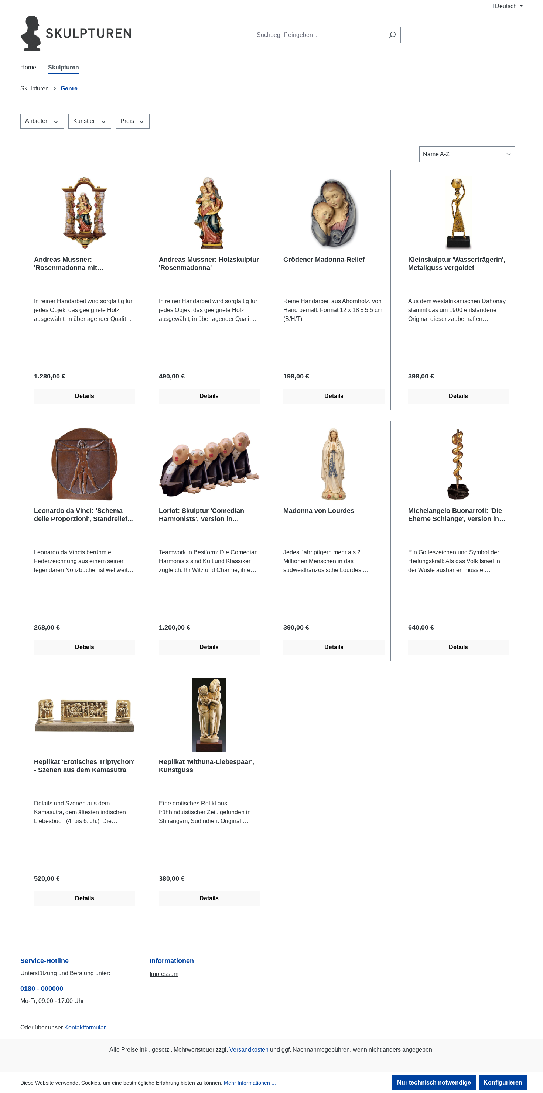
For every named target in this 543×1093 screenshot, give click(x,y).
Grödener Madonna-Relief (324, 259)
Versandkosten (249, 1049)
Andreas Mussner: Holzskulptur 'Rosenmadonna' (209, 263)
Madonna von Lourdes (318, 510)
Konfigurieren (503, 1082)
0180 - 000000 (41, 988)
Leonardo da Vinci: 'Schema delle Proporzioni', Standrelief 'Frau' (80, 515)
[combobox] (318, 35)
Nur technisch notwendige (434, 1082)
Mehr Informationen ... (250, 1083)
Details (84, 396)
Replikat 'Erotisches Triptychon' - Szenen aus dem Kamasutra (84, 766)
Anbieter (37, 121)
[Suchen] (392, 35)
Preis (128, 121)
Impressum (164, 974)
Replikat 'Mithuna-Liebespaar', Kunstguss (206, 766)
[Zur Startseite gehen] (75, 33)
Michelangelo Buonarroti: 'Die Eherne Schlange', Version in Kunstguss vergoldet (455, 515)
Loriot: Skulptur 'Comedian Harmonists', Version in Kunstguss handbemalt (201, 515)
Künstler (84, 121)
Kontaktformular (84, 1027)
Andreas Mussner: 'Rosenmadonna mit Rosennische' (65, 264)
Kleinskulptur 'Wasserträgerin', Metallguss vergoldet (456, 263)
